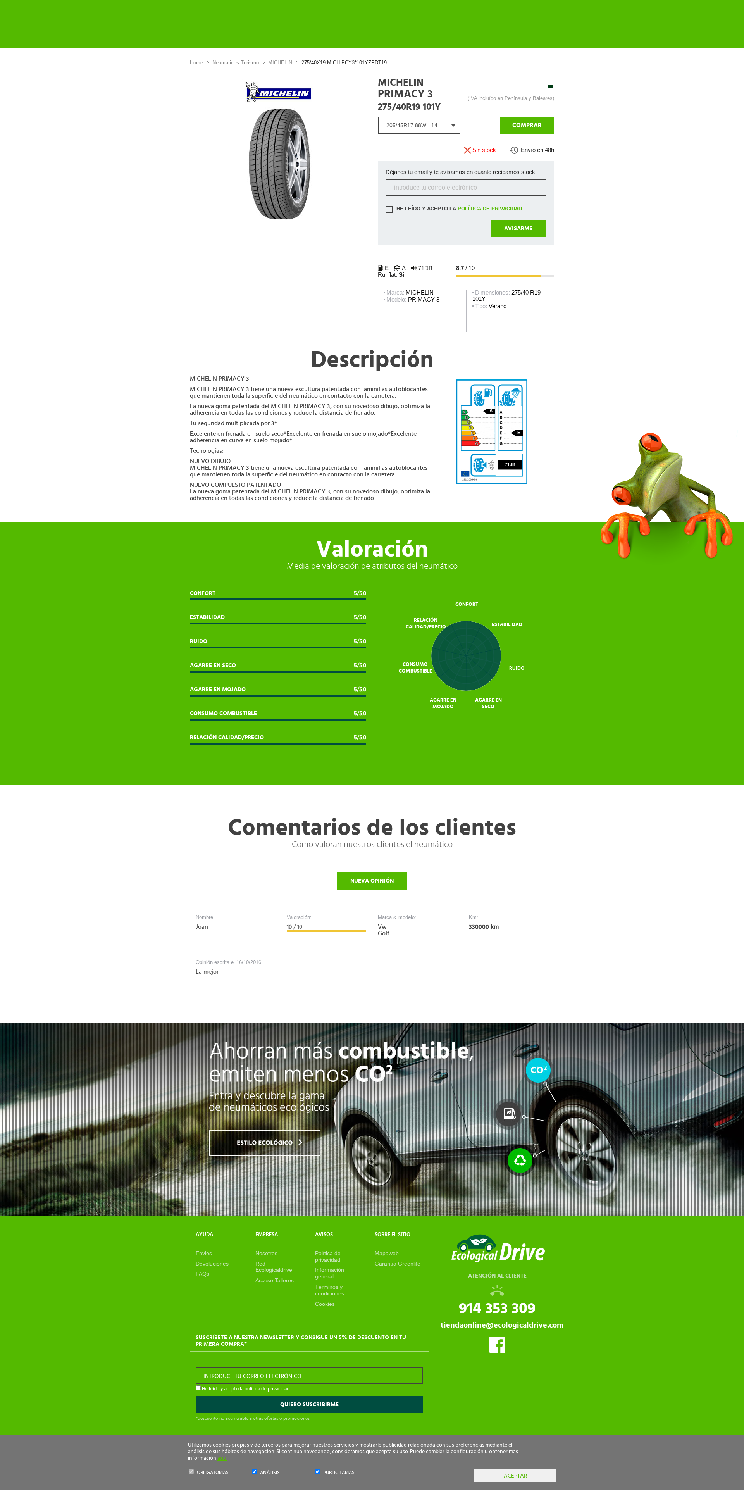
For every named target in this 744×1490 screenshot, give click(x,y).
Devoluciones (212, 1264)
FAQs (202, 1274)
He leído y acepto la (458, 209)
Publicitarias (339, 1472)
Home (196, 63)
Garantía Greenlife (397, 1264)
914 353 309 (497, 1308)
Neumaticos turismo (235, 63)
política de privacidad (490, 209)
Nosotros (266, 1253)
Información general (329, 1273)
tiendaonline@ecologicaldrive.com (502, 1325)
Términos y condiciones (329, 1290)
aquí (222, 1458)
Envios (204, 1253)
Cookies (325, 1304)
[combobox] (419, 125)
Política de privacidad (328, 1256)
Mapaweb (387, 1253)
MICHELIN (280, 63)
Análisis (270, 1472)
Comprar (527, 125)
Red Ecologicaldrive (273, 1267)
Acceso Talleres (274, 1280)
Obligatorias (213, 1472)
